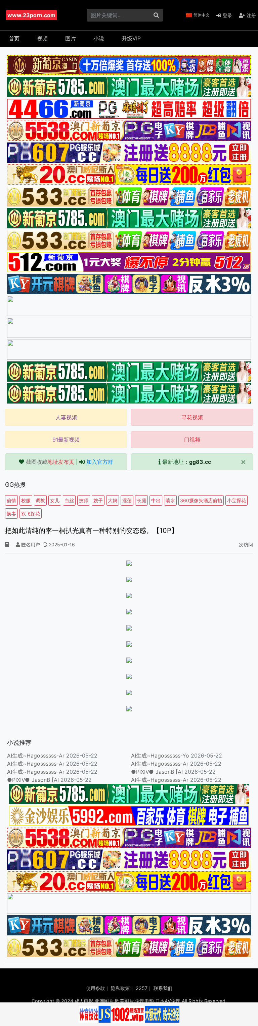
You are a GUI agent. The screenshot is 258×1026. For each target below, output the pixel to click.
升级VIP (131, 38)
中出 (156, 500)
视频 (42, 38)
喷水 (170, 500)
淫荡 (127, 500)
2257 (141, 988)
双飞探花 (30, 513)
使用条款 (95, 988)
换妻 (11, 513)
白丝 (69, 500)
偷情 (11, 500)
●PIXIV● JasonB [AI (157, 771)
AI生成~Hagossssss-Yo (160, 755)
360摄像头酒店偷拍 (201, 500)
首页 (14, 38)
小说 (98, 38)
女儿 (54, 500)
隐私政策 (120, 988)
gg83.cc (200, 461)
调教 (40, 500)
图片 (70, 38)
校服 (26, 500)
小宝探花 (236, 500)
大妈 (112, 500)
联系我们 (163, 988)
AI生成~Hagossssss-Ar (35, 755)
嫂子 (98, 500)
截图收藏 (50, 461)
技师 (83, 500)
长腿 (141, 500)
